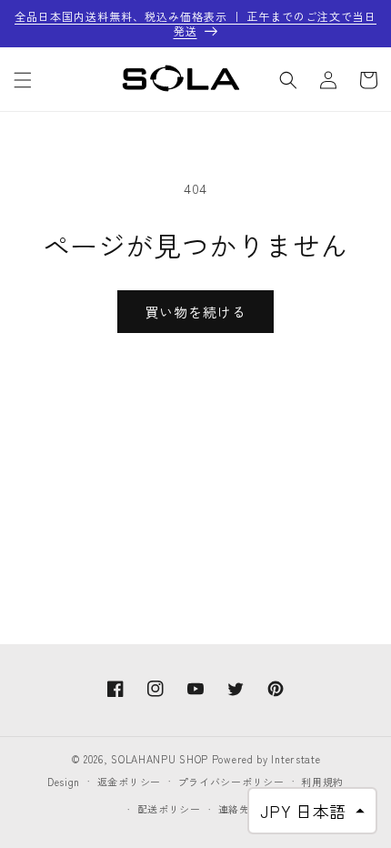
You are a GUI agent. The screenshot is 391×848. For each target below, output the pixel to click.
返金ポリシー (129, 781)
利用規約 (322, 781)
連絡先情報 (245, 809)
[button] (23, 80)
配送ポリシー (169, 809)
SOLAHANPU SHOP (159, 759)
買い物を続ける (195, 311)
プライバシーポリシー (231, 781)
